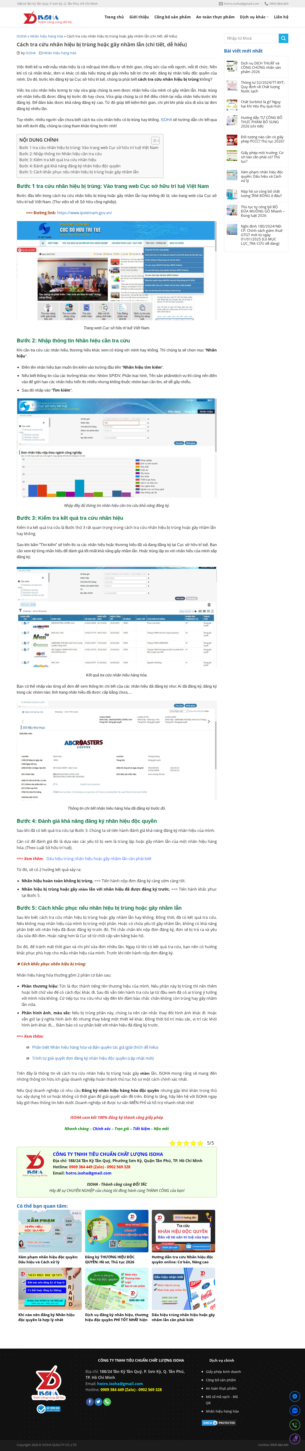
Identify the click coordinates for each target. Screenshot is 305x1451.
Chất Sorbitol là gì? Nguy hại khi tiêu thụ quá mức (261, 104)
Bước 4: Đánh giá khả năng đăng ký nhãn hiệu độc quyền (70, 166)
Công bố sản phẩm (172, 17)
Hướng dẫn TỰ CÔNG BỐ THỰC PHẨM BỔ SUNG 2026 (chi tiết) (261, 121)
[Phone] (295, 1425)
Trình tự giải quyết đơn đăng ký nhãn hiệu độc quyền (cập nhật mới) (93, 1058)
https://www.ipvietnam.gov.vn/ (84, 212)
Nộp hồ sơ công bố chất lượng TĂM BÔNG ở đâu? (261, 193)
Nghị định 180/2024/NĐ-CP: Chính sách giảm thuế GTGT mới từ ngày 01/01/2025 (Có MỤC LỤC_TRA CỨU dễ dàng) (261, 234)
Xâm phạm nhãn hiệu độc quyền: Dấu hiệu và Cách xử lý (262, 176)
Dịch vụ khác (252, 17)
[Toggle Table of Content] (153, 141)
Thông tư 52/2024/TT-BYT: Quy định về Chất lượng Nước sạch (263, 86)
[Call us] (107, 1402)
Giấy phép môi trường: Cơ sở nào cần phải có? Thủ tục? (262, 156)
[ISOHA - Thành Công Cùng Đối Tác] (48, 17)
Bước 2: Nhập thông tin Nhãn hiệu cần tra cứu (60, 153)
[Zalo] (295, 1411)
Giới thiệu (139, 17)
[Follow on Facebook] (90, 1402)
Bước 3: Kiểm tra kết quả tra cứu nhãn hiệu (57, 159)
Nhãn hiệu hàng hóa (46, 36)
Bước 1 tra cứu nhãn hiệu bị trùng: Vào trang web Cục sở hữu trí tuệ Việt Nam (88, 147)
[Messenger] (295, 1397)
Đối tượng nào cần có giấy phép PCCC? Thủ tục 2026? (262, 139)
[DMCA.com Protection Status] (219, 1422)
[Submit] (283, 38)
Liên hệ (281, 17)
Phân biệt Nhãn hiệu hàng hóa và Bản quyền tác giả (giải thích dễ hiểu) (95, 1047)
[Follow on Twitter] (98, 1402)
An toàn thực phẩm (215, 17)
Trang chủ (114, 17)
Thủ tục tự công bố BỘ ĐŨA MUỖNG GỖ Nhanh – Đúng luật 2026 (263, 211)
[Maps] (295, 1440)
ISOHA (22, 36)
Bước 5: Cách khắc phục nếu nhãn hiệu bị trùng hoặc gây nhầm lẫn (79, 172)
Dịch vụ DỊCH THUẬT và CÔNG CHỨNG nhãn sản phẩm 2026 (261, 67)
